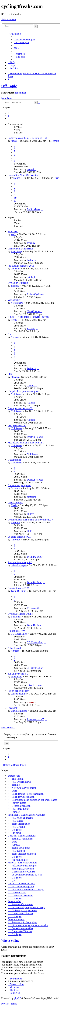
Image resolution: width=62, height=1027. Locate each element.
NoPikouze (16, 394)
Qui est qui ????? (16, 631)
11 (15, 200)
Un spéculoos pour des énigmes (23, 391)
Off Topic (9, 86)
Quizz (11, 334)
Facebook (12, 708)
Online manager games (19, 485)
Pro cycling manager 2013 (21, 265)
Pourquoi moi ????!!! (18, 588)
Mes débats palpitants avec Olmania (26, 442)
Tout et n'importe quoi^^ (20, 562)
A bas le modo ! (16, 648)
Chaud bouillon (15, 502)
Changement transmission (20, 248)
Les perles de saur (17, 425)
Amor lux (15, 522)
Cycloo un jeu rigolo (18, 282)
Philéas (30, 514)
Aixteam (15, 337)
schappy (31, 243)
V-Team (31, 328)
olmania (15, 377)
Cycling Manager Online (20, 613)
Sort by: (30, 734)
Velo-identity (14, 300)
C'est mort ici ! (15, 459)
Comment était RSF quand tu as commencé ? (30, 519)
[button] (9, 118)
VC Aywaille (33, 608)
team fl (30, 169)
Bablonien (16, 616)
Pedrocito (31, 260)
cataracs (31, 385)
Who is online (10, 940)
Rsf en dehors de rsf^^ (19, 690)
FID (10, 374)
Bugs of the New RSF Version (23, 175)
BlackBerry (16, 251)
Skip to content (8, 19)
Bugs (56, 178)
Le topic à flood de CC (19, 536)
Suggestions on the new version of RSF (27, 138)
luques (14, 140)
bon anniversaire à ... (18, 673)
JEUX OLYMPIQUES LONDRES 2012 (28, 317)
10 (15, 198)
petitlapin (15, 268)
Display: (8, 734)
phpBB (17, 998)
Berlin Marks (33, 209)
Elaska (14, 320)
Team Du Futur (34, 556)
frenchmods (20, 92)
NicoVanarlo (17, 302)
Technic (55, 140)
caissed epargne (19, 565)
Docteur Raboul (35, 437)
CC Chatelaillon (19, 633)
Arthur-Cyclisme (35, 294)
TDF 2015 (13, 231)
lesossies (31, 702)
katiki (13, 234)
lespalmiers (16, 676)
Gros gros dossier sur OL (20, 408)
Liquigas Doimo (19, 710)
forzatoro (15, 488)
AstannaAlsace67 (35, 719)
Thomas (15, 285)
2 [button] (8, 115)
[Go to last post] (35, 169)
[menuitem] (24, 39)
